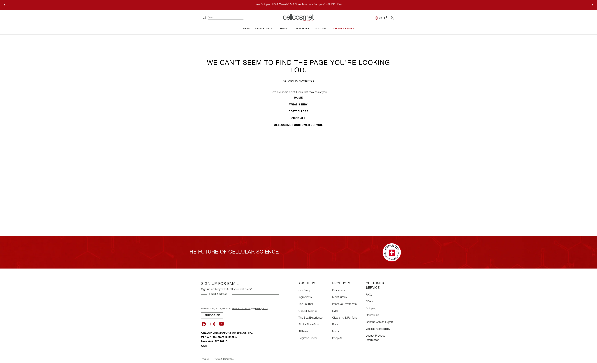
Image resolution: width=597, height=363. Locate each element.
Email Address (218, 294)
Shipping (371, 308)
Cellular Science (307, 311)
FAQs (369, 295)
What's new (298, 105)
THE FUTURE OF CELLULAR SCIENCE (233, 252)
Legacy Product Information (375, 338)
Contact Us (372, 315)
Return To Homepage (298, 81)
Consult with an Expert (379, 322)
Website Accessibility (378, 329)
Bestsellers (298, 111)
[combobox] (225, 18)
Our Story (304, 290)
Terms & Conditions (241, 309)
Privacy (205, 359)
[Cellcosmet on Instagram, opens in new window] (212, 324)
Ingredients (305, 297)
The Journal (305, 304)
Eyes (335, 311)
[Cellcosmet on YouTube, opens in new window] (221, 324)
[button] (386, 17)
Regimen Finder (307, 338)
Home (298, 98)
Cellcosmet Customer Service (298, 125)
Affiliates (303, 331)
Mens (335, 331)
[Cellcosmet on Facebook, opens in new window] (203, 324)
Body (335, 324)
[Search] (204, 17)
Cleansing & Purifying (345, 318)
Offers (369, 301)
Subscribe (212, 316)
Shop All (299, 118)
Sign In (392, 17)
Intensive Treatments (344, 304)
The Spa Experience (310, 318)
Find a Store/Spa (308, 324)
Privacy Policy (261, 309)
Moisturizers (339, 297)
